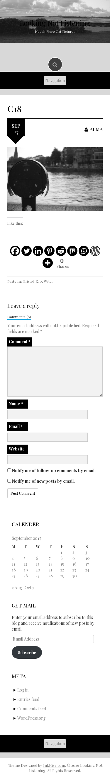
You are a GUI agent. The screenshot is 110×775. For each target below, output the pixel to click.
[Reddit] (61, 251)
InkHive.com (54, 765)
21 (50, 570)
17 (87, 564)
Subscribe (27, 652)
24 (87, 570)
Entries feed (28, 699)
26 (26, 575)
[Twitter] (26, 251)
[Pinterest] (49, 251)
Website (17, 449)
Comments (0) (19, 316)
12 (25, 564)
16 (74, 564)
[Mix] (72, 251)
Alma (96, 129)
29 (62, 575)
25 (13, 575)
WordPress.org (31, 718)
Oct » (29, 587)
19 (26, 570)
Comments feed (31, 708)
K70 (38, 281)
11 (13, 564)
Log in (22, 690)
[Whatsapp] (84, 251)
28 (51, 575)
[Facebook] (15, 251)
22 (62, 570)
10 (87, 558)
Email (16, 426)
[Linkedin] (38, 251)
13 (37, 564)
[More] (48, 263)
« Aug (17, 587)
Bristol (28, 281)
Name (16, 404)
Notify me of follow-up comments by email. (54, 470)
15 (62, 564)
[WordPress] (95, 251)
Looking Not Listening (55, 23)
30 (74, 575)
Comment (20, 341)
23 (74, 570)
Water (48, 281)
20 (38, 570)
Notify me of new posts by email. (43, 481)
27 (37, 575)
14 (51, 564)
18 (14, 570)
